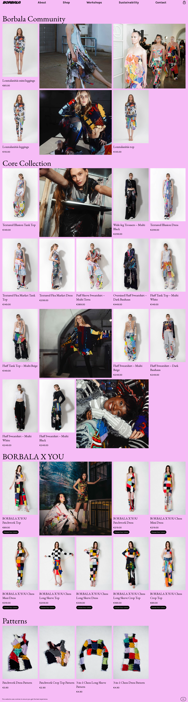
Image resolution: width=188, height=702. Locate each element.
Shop (66, 2)
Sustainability (129, 2)
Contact (160, 2)
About (42, 2)
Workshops (94, 2)
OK (183, 699)
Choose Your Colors (10, 532)
